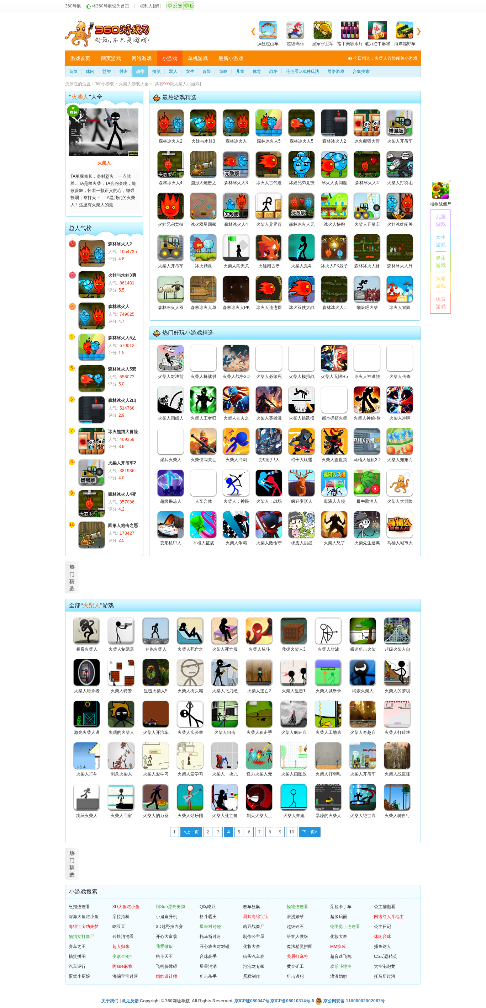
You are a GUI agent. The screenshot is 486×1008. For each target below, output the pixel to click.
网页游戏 (111, 58)
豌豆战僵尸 (253, 926)
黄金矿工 (295, 966)
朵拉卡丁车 (341, 906)
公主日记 (382, 926)
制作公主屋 (253, 936)
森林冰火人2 (120, 243)
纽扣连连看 (79, 906)
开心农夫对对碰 (214, 946)
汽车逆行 (77, 966)
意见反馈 (130, 1000)
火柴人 (104, 162)
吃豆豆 (118, 926)
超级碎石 (295, 926)
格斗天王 (164, 956)
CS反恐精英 (385, 956)
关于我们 (109, 1000)
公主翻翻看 (384, 906)
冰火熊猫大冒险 (123, 431)
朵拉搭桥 (121, 916)
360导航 (73, 6)
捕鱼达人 (382, 946)
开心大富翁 (166, 936)
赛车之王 (77, 946)
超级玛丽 (338, 916)
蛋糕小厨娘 (79, 976)
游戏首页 (80, 58)
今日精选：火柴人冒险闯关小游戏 (385, 58)
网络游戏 (142, 58)
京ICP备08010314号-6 (292, 1000)
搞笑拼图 (77, 956)
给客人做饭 (297, 936)
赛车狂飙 (251, 906)
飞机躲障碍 (166, 966)
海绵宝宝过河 (125, 976)
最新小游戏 (230, 58)
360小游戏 (104, 83)
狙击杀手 (208, 976)
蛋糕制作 (251, 976)
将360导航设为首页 (110, 6)
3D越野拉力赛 (169, 926)
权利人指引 (150, 6)
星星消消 (208, 966)
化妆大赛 (338, 936)
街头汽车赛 (253, 956)
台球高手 (208, 956)
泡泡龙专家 (253, 966)
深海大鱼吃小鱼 (84, 916)
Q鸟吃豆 (208, 906)
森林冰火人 (119, 306)
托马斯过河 (210, 936)
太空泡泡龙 (384, 966)
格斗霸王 (208, 916)
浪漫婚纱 (295, 916)
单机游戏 (198, 58)
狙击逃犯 (295, 976)
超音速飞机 (341, 956)
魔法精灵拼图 (299, 946)
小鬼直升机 (166, 916)
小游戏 (169, 58)
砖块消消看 (123, 936)
